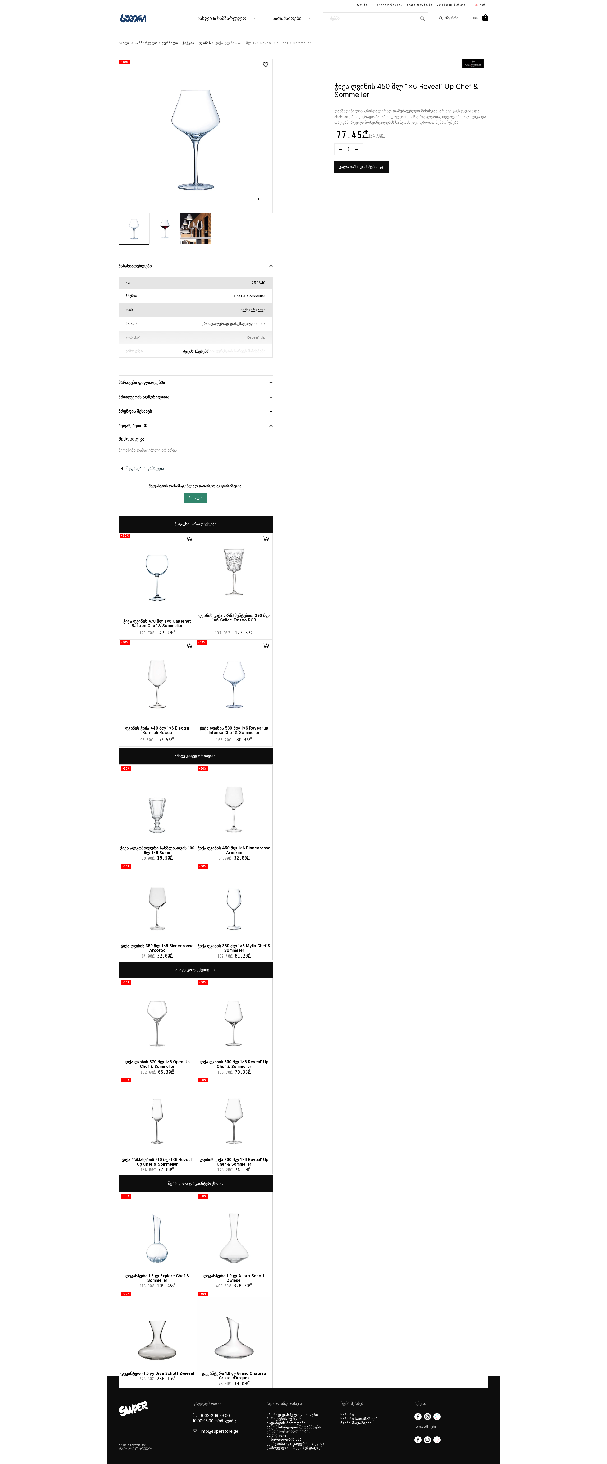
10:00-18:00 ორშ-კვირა (215, 1420)
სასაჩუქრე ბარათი (451, 5)
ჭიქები (188, 43)
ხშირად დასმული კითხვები (292, 1415)
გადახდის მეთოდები (286, 1423)
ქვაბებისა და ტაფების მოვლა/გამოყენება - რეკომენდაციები (296, 1445)
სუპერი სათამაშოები (360, 1419)
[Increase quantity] (356, 149)
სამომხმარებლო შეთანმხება (294, 1427)
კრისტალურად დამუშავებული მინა (233, 323)
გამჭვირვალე (252, 310)
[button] (189, 538)
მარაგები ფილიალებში (142, 383)
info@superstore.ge (219, 1431)
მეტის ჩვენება (195, 351)
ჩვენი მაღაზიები (419, 5)
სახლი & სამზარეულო (221, 18)
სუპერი (347, 1415)
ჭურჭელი (170, 43)
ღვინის (204, 43)
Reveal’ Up (256, 337)
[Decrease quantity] (340, 149)
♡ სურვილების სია (388, 5)
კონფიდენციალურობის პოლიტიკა (289, 1433)
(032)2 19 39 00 (215, 1415)
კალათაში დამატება (358, 167)
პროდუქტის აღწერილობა (144, 397)
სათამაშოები (286, 18)
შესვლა (195, 498)
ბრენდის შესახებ (135, 411)
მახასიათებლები (135, 266)
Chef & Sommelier (249, 296)
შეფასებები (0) (133, 426)
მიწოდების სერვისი (285, 1419)
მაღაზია (362, 5)
